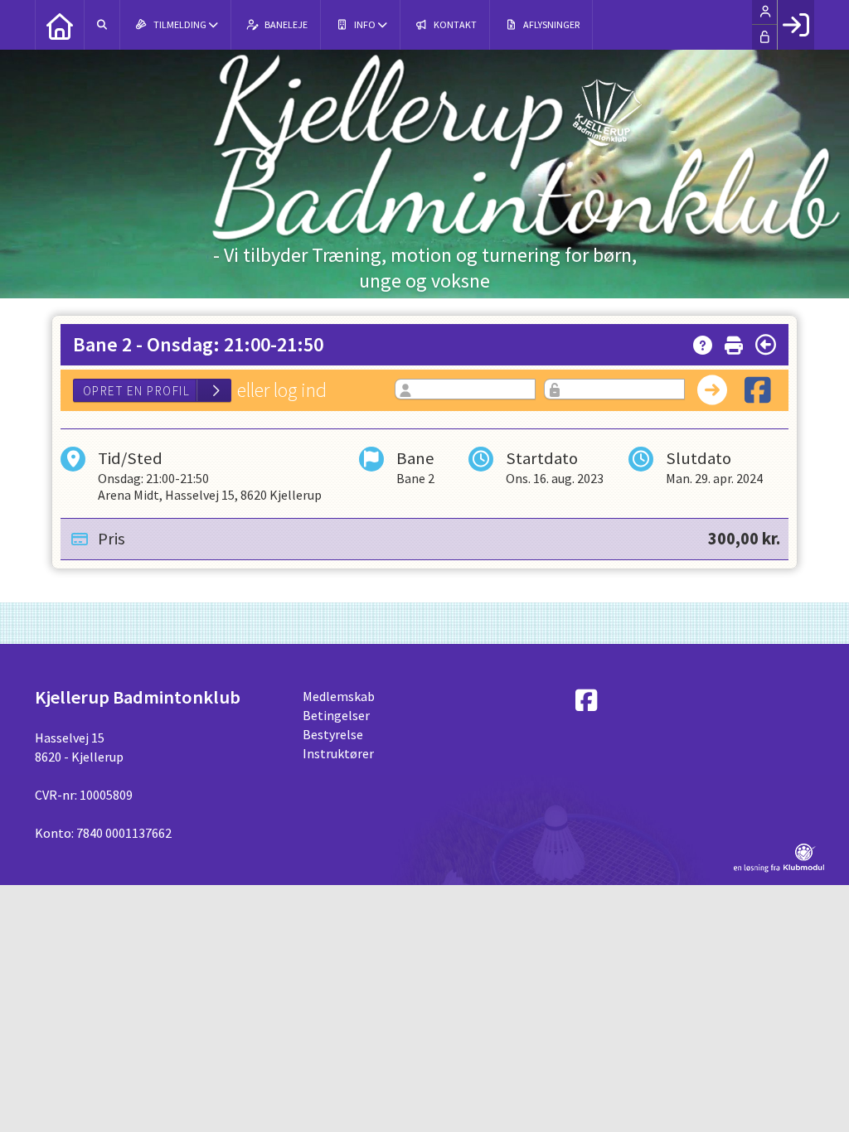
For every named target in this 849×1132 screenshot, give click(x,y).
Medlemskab (339, 696)
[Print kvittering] (734, 341)
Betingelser (336, 715)
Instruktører (338, 753)
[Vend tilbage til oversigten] (765, 344)
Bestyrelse (333, 734)
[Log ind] (795, 25)
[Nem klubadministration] (779, 867)
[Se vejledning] (702, 341)
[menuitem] (60, 25)
